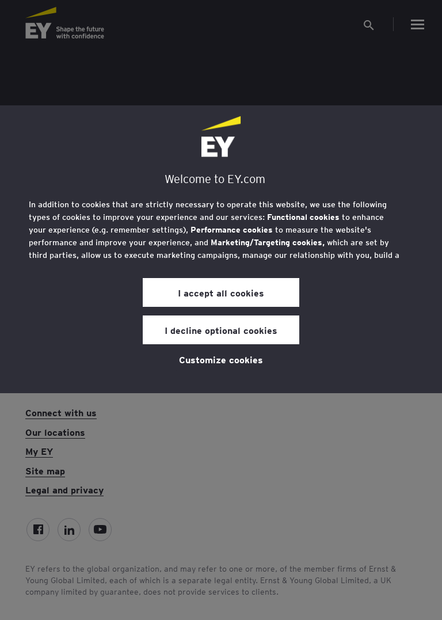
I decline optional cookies (221, 330)
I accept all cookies (221, 292)
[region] (221, 249)
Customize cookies (221, 359)
